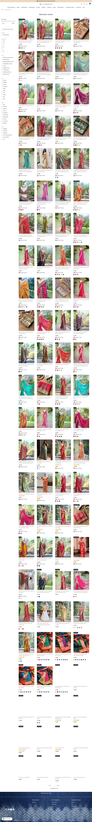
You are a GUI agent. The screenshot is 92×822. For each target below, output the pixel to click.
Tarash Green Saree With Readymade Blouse (44, 717)
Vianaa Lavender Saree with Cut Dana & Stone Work (26, 591)
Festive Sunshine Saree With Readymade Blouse (24, 748)
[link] (81, 4)
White (4, 90)
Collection (78, 7)
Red (4, 92)
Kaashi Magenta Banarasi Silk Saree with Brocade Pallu (44, 687)
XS (3, 43)
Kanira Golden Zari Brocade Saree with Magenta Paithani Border (63, 138)
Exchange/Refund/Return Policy (77, 810)
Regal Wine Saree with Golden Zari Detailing (80, 687)
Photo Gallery (54, 804)
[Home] (46, 4)
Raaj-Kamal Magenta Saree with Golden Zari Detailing (81, 268)
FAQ (72, 806)
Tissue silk (5, 121)
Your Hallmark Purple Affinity (42, 777)
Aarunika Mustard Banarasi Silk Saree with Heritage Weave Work (26, 655)
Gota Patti (5, 130)
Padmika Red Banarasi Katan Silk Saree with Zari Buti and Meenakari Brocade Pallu (81, 365)
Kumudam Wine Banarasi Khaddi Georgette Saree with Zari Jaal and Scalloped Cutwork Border (44, 74)
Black (4, 88)
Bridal (54, 7)
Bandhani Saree (6, 67)
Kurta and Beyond (11, 7)
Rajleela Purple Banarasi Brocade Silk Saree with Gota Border (26, 365)
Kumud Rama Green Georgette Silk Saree (80, 397)
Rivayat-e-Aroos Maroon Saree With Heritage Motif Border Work (62, 235)
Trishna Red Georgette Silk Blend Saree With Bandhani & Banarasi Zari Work (26, 235)
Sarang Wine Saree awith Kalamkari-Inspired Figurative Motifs (62, 591)
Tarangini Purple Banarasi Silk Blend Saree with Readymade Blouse (26, 203)
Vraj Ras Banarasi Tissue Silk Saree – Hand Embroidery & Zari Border (26, 41)
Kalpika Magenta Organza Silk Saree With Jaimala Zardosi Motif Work (44, 397)
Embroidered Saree (7, 72)
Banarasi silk (5, 116)
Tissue (4, 110)
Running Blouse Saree (7, 63)
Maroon (4, 84)
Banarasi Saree (6, 74)
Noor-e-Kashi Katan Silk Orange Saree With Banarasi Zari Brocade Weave (62, 268)
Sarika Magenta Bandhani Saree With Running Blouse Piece (62, 41)
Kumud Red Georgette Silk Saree (62, 364)
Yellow (4, 94)
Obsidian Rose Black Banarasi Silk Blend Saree (43, 268)
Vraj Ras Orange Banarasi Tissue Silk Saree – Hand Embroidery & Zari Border (80, 203)
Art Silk (4, 119)
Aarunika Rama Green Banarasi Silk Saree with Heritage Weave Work (62, 171)
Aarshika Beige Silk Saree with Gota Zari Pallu (62, 624)
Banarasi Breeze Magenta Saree (79, 623)
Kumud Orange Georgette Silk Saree (26, 429)
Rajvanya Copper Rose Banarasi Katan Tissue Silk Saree (81, 41)
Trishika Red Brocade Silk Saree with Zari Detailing (62, 462)
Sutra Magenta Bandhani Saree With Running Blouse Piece (44, 430)
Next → (58, 785)
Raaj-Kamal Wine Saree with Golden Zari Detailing (80, 106)
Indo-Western (32, 7)
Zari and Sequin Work (7, 135)
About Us (34, 804)
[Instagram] (7, 811)
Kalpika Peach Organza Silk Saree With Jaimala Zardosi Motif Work (26, 138)
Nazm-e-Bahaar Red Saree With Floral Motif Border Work (80, 527)
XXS (4, 41)
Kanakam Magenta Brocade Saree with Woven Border (81, 494)
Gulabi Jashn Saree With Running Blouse (79, 717)
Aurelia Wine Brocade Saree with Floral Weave (44, 527)
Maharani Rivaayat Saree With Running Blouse (44, 748)
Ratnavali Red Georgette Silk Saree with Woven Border (62, 494)
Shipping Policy (74, 808)
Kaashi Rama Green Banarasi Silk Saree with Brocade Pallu (45, 655)
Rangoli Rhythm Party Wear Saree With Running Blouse (63, 717)
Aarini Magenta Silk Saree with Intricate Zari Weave (63, 527)
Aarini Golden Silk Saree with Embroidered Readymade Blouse (43, 624)
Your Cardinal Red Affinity (78, 558)
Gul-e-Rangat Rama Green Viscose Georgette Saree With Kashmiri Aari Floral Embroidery (26, 397)
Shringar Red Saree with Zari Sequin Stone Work (44, 494)
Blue (4, 98)
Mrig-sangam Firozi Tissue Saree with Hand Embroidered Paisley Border (80, 74)
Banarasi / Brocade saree (8, 57)
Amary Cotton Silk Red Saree (79, 777)
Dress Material (61, 7)
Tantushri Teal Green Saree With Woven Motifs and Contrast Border (63, 106)
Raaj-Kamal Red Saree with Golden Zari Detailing (81, 300)
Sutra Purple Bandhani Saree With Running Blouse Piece (43, 203)
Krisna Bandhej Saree (59, 747)
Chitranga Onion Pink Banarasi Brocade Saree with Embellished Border (44, 41)
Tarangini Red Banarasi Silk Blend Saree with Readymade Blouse (61, 397)
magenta (5, 82)
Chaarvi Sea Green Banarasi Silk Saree (26, 494)
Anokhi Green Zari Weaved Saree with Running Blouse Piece (44, 235)
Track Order (73, 814)
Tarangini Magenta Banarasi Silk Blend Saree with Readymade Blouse (44, 138)
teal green (5, 86)
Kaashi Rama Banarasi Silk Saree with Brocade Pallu (26, 687)
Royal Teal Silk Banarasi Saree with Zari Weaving (26, 717)
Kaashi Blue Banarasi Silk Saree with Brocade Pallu (62, 687)
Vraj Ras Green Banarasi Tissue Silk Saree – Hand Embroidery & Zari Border (80, 138)
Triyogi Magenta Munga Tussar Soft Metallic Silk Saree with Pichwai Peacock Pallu (80, 171)
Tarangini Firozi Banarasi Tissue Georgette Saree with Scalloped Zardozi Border (25, 171)
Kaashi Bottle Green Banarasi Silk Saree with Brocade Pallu (80, 655)
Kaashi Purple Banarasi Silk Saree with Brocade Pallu (62, 655)
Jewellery (49, 7)
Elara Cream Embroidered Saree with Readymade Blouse (44, 171)
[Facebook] (9, 811)
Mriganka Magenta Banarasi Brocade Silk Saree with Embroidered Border (26, 462)
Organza (5, 108)
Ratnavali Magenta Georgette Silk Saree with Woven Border (80, 430)
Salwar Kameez (24, 7)
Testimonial (54, 806)
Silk (4, 104)
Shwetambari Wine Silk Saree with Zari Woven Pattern (44, 365)
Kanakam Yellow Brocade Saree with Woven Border (26, 559)
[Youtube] (11, 812)
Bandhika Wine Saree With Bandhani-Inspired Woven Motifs (26, 268)
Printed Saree (6, 69)
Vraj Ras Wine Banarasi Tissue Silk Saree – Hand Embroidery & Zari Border (62, 300)
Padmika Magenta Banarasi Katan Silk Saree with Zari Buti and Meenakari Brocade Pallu (80, 591)
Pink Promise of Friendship (24, 777)
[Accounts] (86, 4)
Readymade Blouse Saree (8, 61)
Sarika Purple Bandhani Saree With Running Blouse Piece (44, 300)
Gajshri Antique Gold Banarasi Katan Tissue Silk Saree (26, 333)
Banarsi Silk (5, 114)
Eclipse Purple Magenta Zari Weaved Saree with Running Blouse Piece (62, 203)
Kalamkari (5, 132)
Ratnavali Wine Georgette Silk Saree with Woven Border (62, 333)
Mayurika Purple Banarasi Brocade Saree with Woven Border (80, 333)
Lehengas (43, 7)
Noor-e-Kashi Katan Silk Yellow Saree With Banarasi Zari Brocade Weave (26, 300)
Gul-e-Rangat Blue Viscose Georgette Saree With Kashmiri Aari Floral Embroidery (44, 591)
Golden (4, 80)
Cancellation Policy (75, 812)
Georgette (5, 112)
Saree (4, 65)
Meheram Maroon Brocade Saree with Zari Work (62, 559)
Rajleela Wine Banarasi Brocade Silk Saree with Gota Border (44, 559)
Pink (4, 96)
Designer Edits (6, 59)
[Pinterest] (13, 811)
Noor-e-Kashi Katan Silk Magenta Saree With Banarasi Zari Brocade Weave (81, 235)
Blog (84, 7)
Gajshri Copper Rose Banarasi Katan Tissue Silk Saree (26, 74)
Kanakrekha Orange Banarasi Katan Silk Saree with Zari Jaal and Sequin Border (63, 74)
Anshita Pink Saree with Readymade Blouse (80, 748)
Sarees (18, 7)
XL (3, 51)
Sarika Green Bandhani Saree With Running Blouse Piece (62, 430)
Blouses (38, 7)
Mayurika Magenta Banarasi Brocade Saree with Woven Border (26, 527)
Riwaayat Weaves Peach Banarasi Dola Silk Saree (63, 778)
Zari (4, 139)
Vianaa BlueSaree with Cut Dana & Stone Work (43, 462)
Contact (72, 804)
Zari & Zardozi (6, 137)
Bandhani (5, 128)
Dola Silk (5, 106)
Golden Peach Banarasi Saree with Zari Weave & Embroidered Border (81, 462)
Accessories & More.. (69, 7)
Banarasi (5, 123)
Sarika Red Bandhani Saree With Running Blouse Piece (43, 333)
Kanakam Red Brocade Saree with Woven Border (25, 624)
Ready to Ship (6, 34)
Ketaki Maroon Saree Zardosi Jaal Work (43, 106)
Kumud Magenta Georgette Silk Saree (26, 105)
